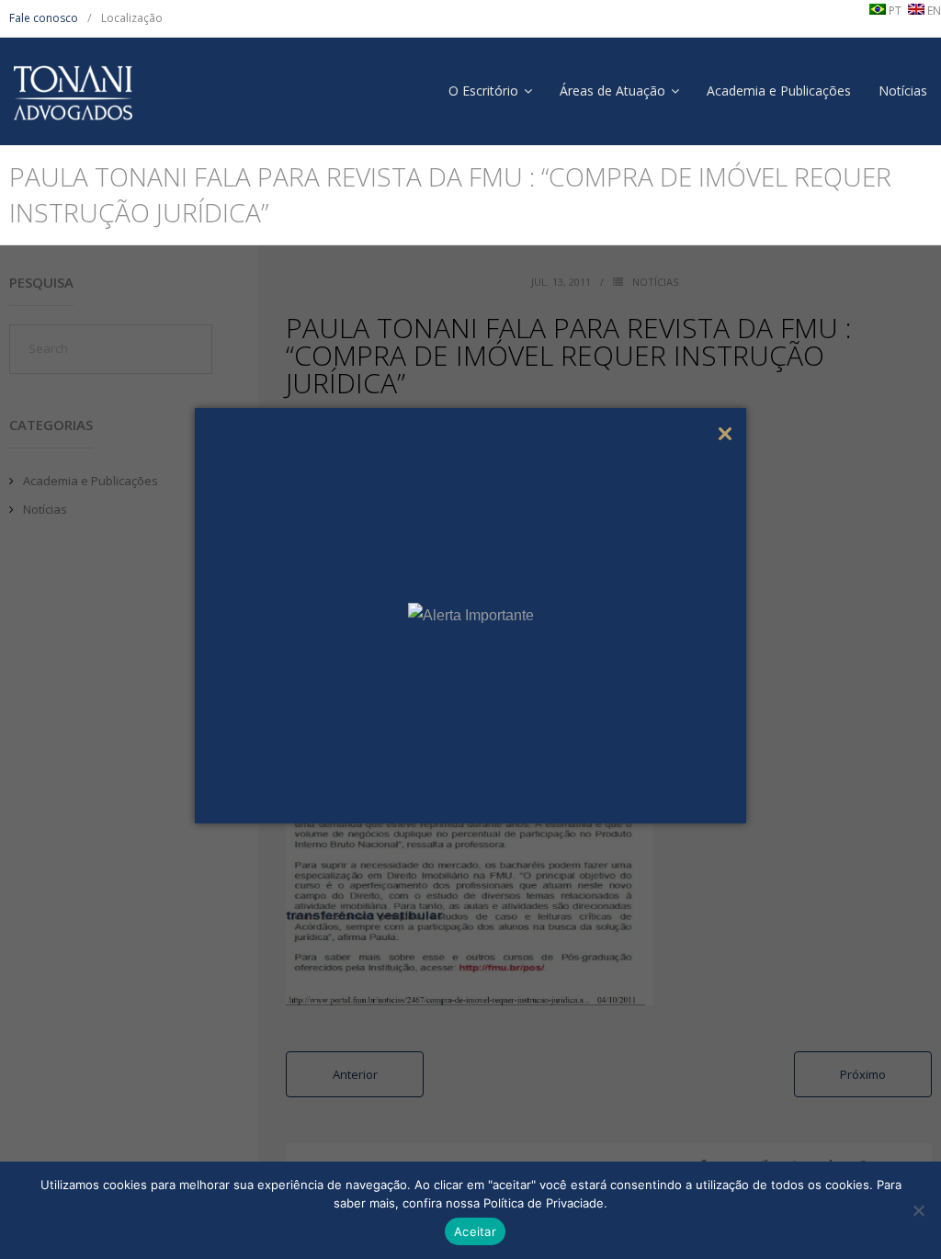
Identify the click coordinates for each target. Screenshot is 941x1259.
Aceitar (475, 1231)
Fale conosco (43, 18)
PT (893, 10)
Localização (132, 18)
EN (932, 10)
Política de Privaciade (543, 1203)
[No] (918, 1210)
